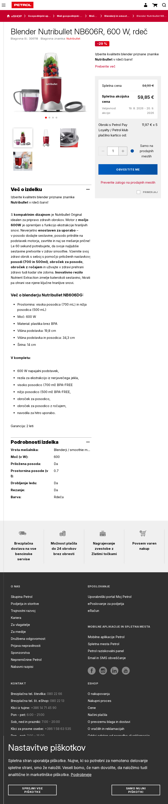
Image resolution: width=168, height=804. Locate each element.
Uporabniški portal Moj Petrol (109, 597)
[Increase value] (123, 151)
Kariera (16, 618)
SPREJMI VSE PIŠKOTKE (32, 790)
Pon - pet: (18, 715)
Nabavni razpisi (22, 667)
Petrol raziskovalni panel (106, 651)
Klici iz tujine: (20, 708)
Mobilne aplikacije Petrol (106, 637)
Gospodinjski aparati (39, 15)
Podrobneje (81, 774)
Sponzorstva (20, 653)
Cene (92, 708)
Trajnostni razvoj (23, 611)
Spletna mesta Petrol (103, 644)
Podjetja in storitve (25, 604)
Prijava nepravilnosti (25, 646)
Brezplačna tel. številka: (28, 694)
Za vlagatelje (20, 625)
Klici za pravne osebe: (27, 729)
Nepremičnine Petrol (26, 660)
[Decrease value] (102, 151)
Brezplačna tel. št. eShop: (30, 701)
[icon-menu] (3, 5)
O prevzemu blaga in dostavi (109, 722)
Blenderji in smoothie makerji (117, 15)
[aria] (14, 16)
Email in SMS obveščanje (107, 658)
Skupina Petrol (21, 597)
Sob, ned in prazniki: (26, 722)
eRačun (93, 611)
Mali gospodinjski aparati (70, 15)
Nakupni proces (99, 701)
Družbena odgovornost (28, 639)
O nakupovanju (99, 694)
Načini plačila (97, 715)
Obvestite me (128, 169)
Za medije (18, 632)
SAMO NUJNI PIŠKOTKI (136, 790)
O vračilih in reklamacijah (106, 729)
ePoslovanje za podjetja (106, 604)
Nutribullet (73, 38)
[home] (22, 5)
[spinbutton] (113, 151)
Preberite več (105, 66)
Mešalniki (93, 15)
